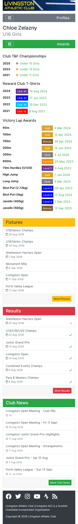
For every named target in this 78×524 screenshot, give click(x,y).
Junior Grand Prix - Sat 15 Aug (27, 460)
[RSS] (54, 497)
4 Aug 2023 (63, 168)
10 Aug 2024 (38, 91)
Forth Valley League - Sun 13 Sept (29, 471)
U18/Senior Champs (19, 232)
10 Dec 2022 (38, 104)
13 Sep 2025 (63, 208)
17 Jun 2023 (38, 98)
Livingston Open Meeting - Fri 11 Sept (31, 424)
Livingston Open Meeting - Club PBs (31, 413)
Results (13, 310)
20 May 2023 (64, 161)
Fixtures (14, 222)
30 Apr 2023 (63, 188)
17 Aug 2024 (63, 195)
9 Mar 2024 (62, 128)
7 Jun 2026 (62, 175)
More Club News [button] (60, 482)
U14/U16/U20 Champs (21, 332)
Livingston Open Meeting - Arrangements (34, 448)
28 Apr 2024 (63, 141)
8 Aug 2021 (37, 111)
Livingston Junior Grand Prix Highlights (32, 436)
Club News (17, 402)
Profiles (63, 18)
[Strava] (46, 497)
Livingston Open (17, 277)
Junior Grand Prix (18, 344)
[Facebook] (8, 497)
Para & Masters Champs (22, 379)
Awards (63, 44)
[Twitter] (18, 497)
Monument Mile (16, 265)
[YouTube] (37, 497)
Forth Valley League (19, 288)
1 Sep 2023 (62, 201)
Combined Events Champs (24, 367)
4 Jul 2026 (61, 155)
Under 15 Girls (29, 63)
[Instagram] (27, 497)
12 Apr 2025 (62, 135)
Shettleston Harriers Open (23, 254)
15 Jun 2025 (62, 148)
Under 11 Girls (29, 75)
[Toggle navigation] (10, 18)
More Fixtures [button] (62, 298)
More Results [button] (62, 390)
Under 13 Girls (29, 69)
